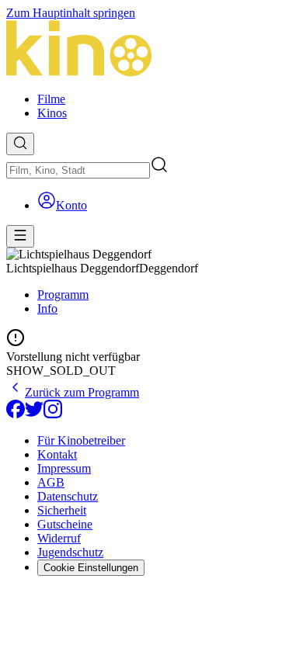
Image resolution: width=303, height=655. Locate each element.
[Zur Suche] (20, 144)
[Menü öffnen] (20, 236)
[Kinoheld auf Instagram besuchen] (53, 414)
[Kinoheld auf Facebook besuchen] (15, 414)
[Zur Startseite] (151, 50)
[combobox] (78, 170)
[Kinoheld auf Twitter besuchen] (34, 414)
